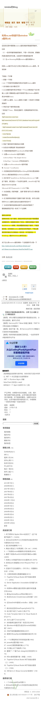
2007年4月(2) (9, 497)
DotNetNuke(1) (9, 452)
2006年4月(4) (9, 511)
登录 (31, 312)
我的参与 (7, 437)
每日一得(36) (8, 469)
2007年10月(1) (9, 489)
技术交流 (9, 257)
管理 (23, 22)
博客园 (7, 22)
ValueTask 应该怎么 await (13, 382)
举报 (37, 305)
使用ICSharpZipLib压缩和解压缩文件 (20, 299)
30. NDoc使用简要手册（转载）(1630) (18, 656)
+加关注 (4, 280)
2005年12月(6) (9, 523)
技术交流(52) (8, 463)
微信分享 (33, 267)
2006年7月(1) (9, 506)
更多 (5, 526)
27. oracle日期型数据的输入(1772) (16, 645)
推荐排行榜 (7, 678)
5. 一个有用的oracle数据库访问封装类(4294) (20, 551)
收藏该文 (24, 267)
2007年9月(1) (9, 491)
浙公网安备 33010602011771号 (21, 694)
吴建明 (10, 273)
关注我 (16, 267)
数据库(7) (7, 474)
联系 (18, 22)
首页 (13, 22)
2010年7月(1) (9, 483)
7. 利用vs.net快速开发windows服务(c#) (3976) (20, 560)
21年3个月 (13, 407)
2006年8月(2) (9, 503)
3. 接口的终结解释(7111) (13, 545)
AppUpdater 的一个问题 (16, 297)
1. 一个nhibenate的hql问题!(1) (15, 682)
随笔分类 (6, 447)
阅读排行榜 (7, 530)
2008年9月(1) (9, 486)
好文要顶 (8, 267)
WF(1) (6, 454)
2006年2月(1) (9, 517)
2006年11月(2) (9, 500)
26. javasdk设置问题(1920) (13, 642)
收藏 (33, 305)
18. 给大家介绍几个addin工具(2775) (17, 611)
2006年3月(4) (9, 514)
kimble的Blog (11, 7)
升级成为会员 (29, 293)
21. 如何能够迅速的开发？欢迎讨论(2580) (19, 622)
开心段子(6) (8, 466)
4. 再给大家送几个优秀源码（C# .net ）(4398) (20, 548)
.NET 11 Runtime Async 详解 (14, 379)
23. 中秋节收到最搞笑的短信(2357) (16, 631)
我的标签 (7, 443)
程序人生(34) (8, 457)
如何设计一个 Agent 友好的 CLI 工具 (17, 385)
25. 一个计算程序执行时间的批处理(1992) (19, 639)
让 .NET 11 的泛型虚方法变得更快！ (16, 376)
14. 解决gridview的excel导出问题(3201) (18, 594)
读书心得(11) (8, 460)
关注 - (15, 276)
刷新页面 (29, 309)
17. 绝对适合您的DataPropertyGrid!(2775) (19, 608)
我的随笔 (7, 432)
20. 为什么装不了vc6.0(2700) (14, 620)
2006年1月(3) (9, 520)
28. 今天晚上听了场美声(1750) (15, 648)
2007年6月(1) (9, 494)
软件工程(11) (8, 472)
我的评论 (7, 435)
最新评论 (7, 440)
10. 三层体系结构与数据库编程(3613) (17, 574)
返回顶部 (36, 309)
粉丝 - (10, 276)
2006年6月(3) (9, 508)
